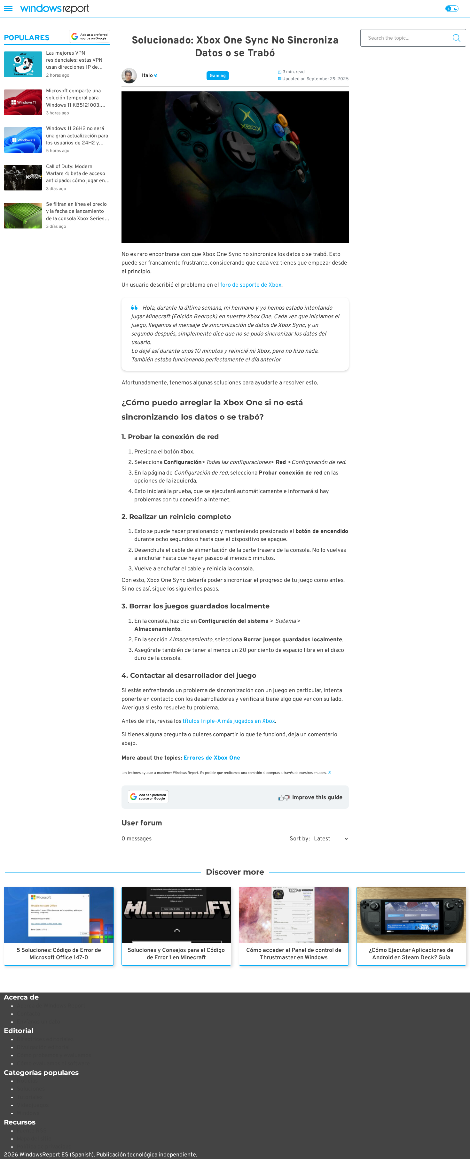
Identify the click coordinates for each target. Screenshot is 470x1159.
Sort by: (300, 839)
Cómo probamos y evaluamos (54, 1055)
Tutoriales (30, 1097)
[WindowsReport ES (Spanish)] (54, 8)
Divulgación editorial (43, 1047)
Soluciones (31, 1089)
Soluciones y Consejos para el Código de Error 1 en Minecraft (176, 954)
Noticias (27, 1081)
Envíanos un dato (38, 1022)
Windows (28, 1113)
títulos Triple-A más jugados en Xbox (229, 721)
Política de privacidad (44, 1147)
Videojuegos (33, 1105)
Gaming (218, 76)
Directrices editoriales (45, 1039)
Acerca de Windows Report (51, 1006)
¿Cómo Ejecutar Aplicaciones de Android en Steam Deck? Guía (411, 954)
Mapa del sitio (34, 1139)
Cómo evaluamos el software (53, 1064)
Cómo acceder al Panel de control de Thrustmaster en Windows (293, 954)
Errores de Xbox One (212, 758)
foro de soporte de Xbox (250, 285)
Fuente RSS (32, 1131)
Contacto (28, 1014)
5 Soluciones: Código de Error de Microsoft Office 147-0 (59, 954)
